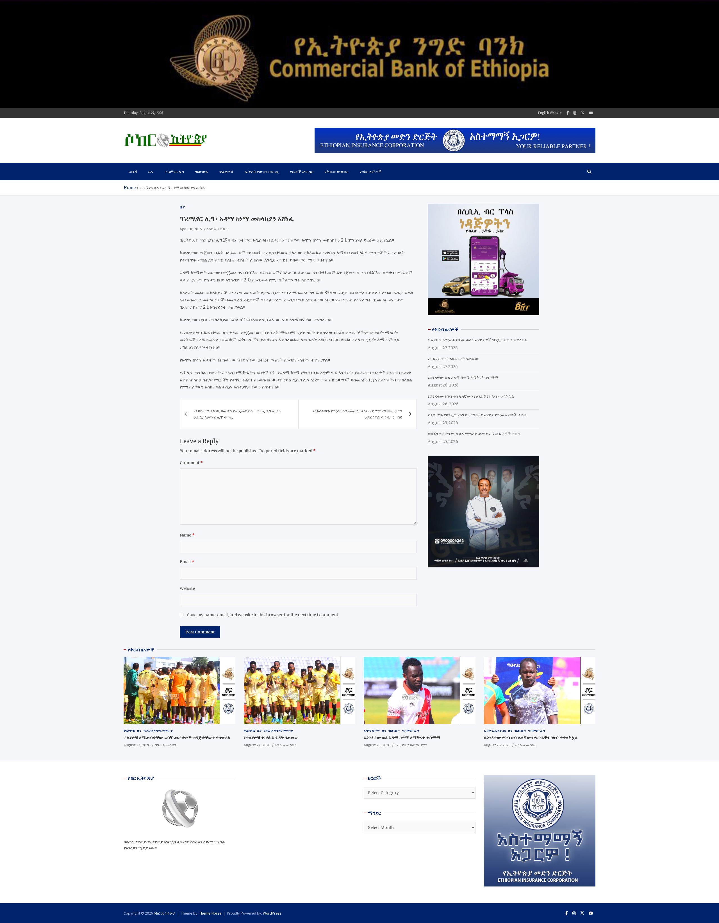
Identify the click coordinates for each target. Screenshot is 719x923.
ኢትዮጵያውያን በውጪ (262, 171)
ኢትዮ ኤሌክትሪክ (495, 731)
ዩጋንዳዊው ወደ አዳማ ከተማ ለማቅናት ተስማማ (463, 377)
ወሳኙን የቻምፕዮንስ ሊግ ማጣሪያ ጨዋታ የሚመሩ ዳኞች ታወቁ (474, 433)
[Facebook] (567, 113)
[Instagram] (575, 113)
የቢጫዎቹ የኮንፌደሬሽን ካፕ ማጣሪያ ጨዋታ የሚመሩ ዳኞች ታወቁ (477, 414)
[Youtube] (591, 113)
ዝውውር (201, 171)
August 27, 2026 (137, 744)
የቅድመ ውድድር (337, 171)
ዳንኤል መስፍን (165, 744)
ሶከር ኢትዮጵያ (217, 228)
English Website (549, 112)
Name (187, 535)
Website (187, 588)
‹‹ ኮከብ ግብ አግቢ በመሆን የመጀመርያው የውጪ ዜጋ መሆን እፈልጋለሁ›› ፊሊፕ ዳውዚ (237, 414)
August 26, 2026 (377, 744)
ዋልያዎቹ (226, 171)
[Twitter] (583, 113)
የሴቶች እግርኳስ (301, 171)
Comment (191, 462)
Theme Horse (210, 913)
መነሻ (133, 171)
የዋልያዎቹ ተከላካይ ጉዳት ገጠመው (453, 358)
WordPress (272, 913)
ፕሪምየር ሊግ (174, 171)
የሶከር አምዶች (370, 171)
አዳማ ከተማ (372, 731)
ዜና (150, 171)
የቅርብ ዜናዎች (141, 650)
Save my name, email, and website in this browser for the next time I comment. (263, 614)
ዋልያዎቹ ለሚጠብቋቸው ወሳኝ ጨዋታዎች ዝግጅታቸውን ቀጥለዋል (477, 339)
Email (187, 561)
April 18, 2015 (191, 228)
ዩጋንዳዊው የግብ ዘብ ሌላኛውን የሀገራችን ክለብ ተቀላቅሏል (471, 396)
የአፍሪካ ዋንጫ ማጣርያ (158, 731)
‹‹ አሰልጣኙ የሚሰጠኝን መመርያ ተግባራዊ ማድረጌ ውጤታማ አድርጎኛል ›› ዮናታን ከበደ (357, 414)
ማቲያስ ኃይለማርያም (411, 744)
